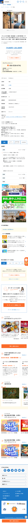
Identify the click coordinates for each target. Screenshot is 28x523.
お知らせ (4, 491)
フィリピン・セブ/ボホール (8, 229)
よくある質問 (18, 491)
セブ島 (10, 85)
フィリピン (7, 7)
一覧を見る (24, 355)
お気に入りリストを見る (13, 279)
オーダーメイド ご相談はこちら (14, 305)
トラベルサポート (6, 493)
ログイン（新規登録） (7, 4)
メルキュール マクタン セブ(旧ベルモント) (14, 116)
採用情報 (4, 498)
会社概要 (17, 495)
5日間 (10, 263)
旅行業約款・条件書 (19, 493)
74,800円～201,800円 (14, 48)
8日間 (22, 263)
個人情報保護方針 (6, 495)
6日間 (16, 263)
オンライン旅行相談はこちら (13, 309)
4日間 (4, 263)
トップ (2, 7)
